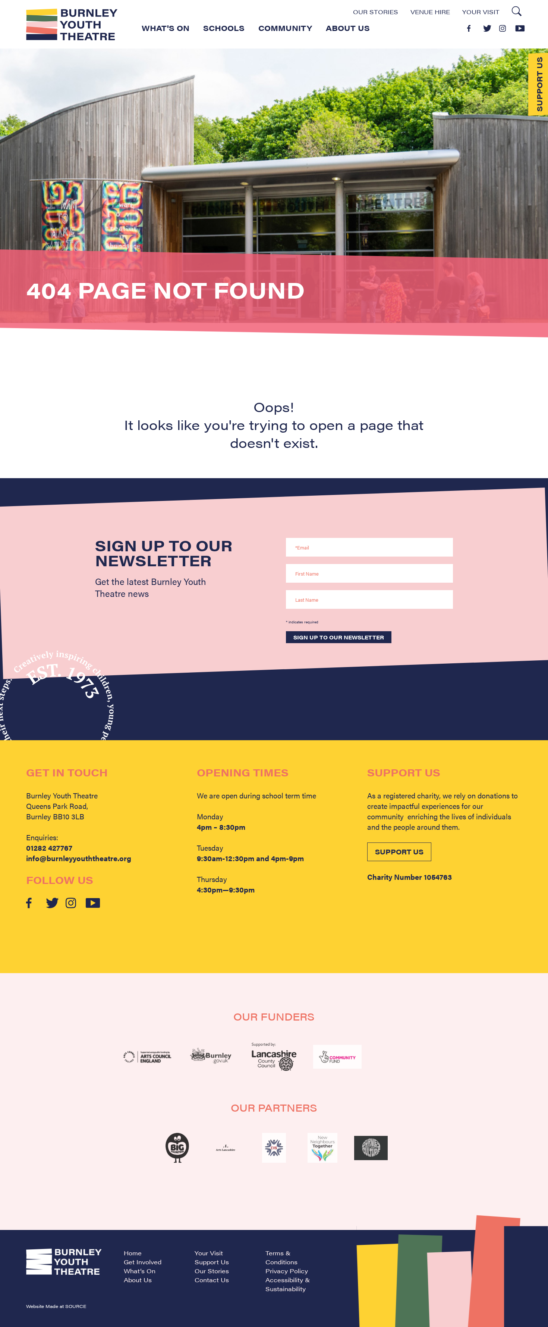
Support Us (212, 1262)
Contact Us (212, 1279)
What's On (165, 27)
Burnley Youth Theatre (71, 24)
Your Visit (481, 11)
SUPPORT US (399, 851)
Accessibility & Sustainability (287, 1284)
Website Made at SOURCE (56, 1306)
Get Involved (142, 1262)
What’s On (139, 1271)
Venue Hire (430, 11)
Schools (224, 27)
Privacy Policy (286, 1271)
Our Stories (375, 11)
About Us (348, 27)
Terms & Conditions (281, 1257)
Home (133, 1253)
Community (285, 27)
